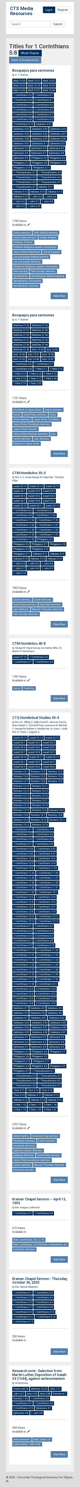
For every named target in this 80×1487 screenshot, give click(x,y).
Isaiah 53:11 (36, 505)
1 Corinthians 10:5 (23, 868)
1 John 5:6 (19, 201)
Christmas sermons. (24, 1141)
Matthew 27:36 (40, 325)
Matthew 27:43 (21, 344)
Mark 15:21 (34, 80)
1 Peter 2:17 (35, 378)
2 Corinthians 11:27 (23, 969)
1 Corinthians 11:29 (47, 529)
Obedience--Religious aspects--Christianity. (35, 266)
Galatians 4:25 (21, 133)
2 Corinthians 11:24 (47, 960)
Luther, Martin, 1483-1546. (27, 1444)
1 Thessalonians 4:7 (24, 187)
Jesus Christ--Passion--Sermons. (30, 434)
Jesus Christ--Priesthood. (26, 252)
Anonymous (21, 1383)
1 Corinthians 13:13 (47, 921)
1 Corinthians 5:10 (44, 1312)
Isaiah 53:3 (49, 491)
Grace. (53, 414)
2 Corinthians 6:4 (22, 109)
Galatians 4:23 (39, 129)
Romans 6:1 (59, 1393)
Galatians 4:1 (20, 1008)
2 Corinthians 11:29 (23, 974)
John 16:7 (18, 1393)
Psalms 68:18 (20, 1389)
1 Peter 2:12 (56, 369)
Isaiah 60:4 (19, 766)
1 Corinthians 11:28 (23, 529)
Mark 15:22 (49, 80)
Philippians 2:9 (57, 162)
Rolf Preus (39, 725)
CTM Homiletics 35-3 (29, 473)
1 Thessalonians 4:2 (49, 172)
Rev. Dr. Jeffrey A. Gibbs (27, 722)
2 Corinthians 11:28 (47, 969)
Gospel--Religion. (48, 237)
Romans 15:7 (38, 815)
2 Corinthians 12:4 (23, 993)
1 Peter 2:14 (35, 373)
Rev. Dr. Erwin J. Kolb (56, 728)
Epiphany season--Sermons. (28, 1150)
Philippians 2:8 (39, 162)
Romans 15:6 (20, 815)
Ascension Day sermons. (45, 1136)
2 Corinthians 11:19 (23, 950)
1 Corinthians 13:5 (46, 902)
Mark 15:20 (19, 80)
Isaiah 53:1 (19, 491)
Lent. (53, 434)
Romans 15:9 (20, 820)
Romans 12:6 (55, 776)
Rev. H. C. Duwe (23, 477)
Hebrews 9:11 (45, 187)
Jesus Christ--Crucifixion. (47, 419)
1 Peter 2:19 (19, 383)
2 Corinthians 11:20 (47, 950)
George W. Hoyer (41, 477)
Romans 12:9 (55, 781)
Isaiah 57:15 (20, 657)
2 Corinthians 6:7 (44, 114)
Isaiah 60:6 (49, 766)
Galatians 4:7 (20, 1018)
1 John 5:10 (34, 206)
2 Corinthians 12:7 (46, 998)
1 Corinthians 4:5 (22, 839)
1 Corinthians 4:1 (22, 829)
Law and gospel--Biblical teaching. (31, 257)
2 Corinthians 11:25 (23, 964)
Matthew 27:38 (40, 330)
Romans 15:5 (56, 810)
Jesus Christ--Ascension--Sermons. (32, 1160)
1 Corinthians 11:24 (23, 520)
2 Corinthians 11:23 (23, 960)
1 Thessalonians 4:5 (24, 182)
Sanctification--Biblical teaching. (48, 276)
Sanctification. (20, 276)
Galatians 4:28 (21, 138)
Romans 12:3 (55, 771)
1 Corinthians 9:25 (46, 849)
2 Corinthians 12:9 (46, 1003)
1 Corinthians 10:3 (23, 863)
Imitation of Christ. (23, 242)
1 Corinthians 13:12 (23, 921)
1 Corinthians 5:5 (22, 1302)
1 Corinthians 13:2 (23, 897)
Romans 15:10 (38, 820)
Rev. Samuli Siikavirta (26, 1287)
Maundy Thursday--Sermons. (47, 609)
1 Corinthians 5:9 (22, 1312)
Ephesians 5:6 (20, 153)
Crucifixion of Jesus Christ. (27, 409)
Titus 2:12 (32, 1090)
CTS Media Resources (21, 11)
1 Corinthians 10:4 (46, 863)
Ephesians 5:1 (39, 143)
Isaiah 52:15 (52, 486)
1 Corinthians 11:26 (23, 525)
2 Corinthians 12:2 (23, 989)
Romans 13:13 (40, 805)
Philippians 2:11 (41, 167)
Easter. (17, 414)
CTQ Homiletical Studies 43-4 (35, 718)
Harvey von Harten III (43, 648)
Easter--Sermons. (43, 599)
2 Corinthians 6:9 (44, 119)
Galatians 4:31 (21, 143)
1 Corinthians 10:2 (46, 858)
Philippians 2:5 (39, 158)
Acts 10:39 (19, 359)
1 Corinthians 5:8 (22, 100)
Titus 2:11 (18, 1090)
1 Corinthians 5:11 (23, 1316)
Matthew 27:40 (40, 335)
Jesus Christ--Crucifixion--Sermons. (31, 424)
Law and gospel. (51, 252)
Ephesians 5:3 (20, 148)
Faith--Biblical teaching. (46, 232)
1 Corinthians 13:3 (46, 897)
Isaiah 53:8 (34, 500)
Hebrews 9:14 (55, 191)
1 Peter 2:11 (41, 369)
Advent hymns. (21, 1136)
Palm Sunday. (20, 271)
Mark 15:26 (19, 90)
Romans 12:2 (38, 771)
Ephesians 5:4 (38, 148)
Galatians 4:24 (58, 129)
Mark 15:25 (49, 85)
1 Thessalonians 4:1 (24, 172)
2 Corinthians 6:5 (44, 109)
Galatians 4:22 (21, 129)
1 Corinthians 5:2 (44, 1292)
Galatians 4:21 (43, 124)
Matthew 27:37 (21, 330)
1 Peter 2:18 (50, 378)
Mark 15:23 (19, 85)
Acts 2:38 (45, 1393)
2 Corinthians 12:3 (46, 989)
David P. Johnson (49, 722)
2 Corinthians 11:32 (47, 979)
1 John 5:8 (47, 201)
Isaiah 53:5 (34, 496)
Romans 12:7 (20, 781)
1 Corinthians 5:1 (22, 1292)
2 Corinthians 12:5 (46, 993)
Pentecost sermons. (24, 1170)
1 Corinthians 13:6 (23, 906)
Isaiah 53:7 (19, 500)
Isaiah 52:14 (36, 486)
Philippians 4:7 (21, 1071)
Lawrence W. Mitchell (56, 725)
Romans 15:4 (39, 810)
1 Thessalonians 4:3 (24, 177)
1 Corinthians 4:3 (22, 834)
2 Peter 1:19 (19, 1109)
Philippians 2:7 (21, 162)
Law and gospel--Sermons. (27, 261)
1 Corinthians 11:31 (47, 534)
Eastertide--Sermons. (24, 1145)
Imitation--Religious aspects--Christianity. (35, 247)
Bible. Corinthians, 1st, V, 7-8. (28, 1239)
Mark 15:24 (34, 85)
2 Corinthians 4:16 (23, 1408)
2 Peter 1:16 (19, 1104)
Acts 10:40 (33, 359)
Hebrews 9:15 (20, 196)
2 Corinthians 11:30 (47, 974)
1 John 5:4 (36, 196)
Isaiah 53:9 (49, 500)
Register (63, 9)
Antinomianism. (21, 1439)
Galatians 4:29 (39, 138)
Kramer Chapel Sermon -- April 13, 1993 (39, 1201)
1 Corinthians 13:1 (47, 892)
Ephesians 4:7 (43, 1408)
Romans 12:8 (38, 781)
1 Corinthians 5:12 (46, 1316)
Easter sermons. (22, 232)
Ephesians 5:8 (56, 153)
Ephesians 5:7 (38, 153)
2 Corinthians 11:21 (23, 955)
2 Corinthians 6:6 (22, 114)
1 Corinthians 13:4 (23, 902)
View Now (59, 295)
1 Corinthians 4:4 (44, 834)
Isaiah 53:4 (19, 496)
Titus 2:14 (18, 1095)
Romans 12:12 (21, 791)
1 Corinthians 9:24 (23, 849)
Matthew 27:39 (21, 335)
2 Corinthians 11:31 (23, 979)
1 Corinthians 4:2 (44, 829)
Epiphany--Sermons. (23, 1155)
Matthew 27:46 (21, 349)
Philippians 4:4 (21, 1066)
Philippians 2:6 (57, 158)
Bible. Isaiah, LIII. (42, 1439)
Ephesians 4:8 (20, 1413)
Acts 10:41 (48, 359)
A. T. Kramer (21, 75)
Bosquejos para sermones (33, 70)
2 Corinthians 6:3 (44, 105)
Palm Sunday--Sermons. (43, 271)
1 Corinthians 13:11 (47, 916)
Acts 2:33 (32, 1393)
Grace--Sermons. (22, 419)
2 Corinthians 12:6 (23, 998)
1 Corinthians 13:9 (46, 911)
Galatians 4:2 (37, 1008)
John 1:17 (55, 1389)
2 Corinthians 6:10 (23, 124)
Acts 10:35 (52, 349)
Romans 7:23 (20, 1398)
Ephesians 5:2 (57, 143)
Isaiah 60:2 (34, 762)
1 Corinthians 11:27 (47, 525)
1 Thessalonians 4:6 (49, 182)
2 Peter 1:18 (50, 1104)
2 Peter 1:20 (35, 1109)
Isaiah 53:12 (52, 505)
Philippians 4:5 (39, 1066)
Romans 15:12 (21, 824)
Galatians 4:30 (58, 138)
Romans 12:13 (40, 791)
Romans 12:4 (20, 776)
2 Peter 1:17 (35, 1104)
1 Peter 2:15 (50, 373)
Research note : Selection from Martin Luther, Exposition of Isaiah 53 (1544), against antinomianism (39, 1375)
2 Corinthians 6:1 (44, 100)
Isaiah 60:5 (34, 766)
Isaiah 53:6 (49, 496)
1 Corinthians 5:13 (23, 1321)
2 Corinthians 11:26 (47, 964)
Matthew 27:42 (40, 340)
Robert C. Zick (26, 725)
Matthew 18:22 (39, 1389)
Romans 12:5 (38, 776)
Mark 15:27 (34, 90)
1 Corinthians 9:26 (23, 853)
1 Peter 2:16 (19, 378)
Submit (58, 24)
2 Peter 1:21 (50, 1109)
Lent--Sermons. (42, 438)
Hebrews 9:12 (20, 191)
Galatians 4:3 (55, 1008)
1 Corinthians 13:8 (23, 911)
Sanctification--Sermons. (26, 285)
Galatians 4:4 (20, 1013)
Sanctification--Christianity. (27, 281)
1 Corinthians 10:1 (23, 858)
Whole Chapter (30, 53)
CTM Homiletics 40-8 (29, 643)
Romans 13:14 (21, 810)
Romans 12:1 (20, 771)
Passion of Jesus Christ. (26, 443)
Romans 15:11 (57, 820)
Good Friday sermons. (25, 237)
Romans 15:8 (55, 815)
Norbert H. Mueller (36, 728)
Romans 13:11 (40, 800)
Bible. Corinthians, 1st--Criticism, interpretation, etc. (40, 1244)
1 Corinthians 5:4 (44, 1297)
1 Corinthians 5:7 (44, 95)
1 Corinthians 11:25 (47, 520)
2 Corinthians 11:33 (23, 984)
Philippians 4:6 (57, 1066)
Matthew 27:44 (40, 344)
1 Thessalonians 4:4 (49, 177)
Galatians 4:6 (55, 1013)
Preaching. (29, 688)
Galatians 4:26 (39, 133)
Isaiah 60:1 (19, 762)
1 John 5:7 (33, 201)
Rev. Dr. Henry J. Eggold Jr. (26, 732)
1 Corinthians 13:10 (23, 916)
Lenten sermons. (22, 438)
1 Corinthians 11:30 (23, 534)
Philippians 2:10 (21, 167)
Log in (49, 9)
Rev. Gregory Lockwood (27, 1207)
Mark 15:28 (49, 90)
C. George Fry (19, 728)
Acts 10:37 (33, 354)
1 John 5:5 (50, 196)
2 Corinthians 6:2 (22, 105)
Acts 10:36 (19, 354)
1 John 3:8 (37, 1413)
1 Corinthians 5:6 (22, 95)
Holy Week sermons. (50, 604)
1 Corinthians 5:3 (22, 1297)
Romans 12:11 (40, 786)
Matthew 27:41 (21, 340)
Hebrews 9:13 (37, 191)
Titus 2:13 (46, 1090)
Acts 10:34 (37, 349)
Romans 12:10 (21, 786)
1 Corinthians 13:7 (46, 906)
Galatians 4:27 (58, 133)
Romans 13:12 (21, 805)
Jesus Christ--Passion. (25, 429)
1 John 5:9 (19, 206)
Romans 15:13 (40, 824)
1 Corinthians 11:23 (45, 515)
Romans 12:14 (21, 795)
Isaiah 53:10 (20, 505)
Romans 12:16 (21, 800)
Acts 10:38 (48, 354)
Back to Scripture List (25, 60)
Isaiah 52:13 (20, 486)
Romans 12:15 (40, 795)
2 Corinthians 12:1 (47, 984)
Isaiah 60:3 (49, 762)
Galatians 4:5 (37, 1013)
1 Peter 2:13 (19, 373)
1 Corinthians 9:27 (46, 853)
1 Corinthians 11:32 (23, 539)
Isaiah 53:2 (34, 491)
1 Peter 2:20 (35, 383)
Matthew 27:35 (21, 325)
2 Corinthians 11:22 (47, 955)
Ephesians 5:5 (56, 148)
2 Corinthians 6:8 (22, 119)
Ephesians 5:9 (20, 158)
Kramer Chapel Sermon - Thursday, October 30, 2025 (40, 1281)
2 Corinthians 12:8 (23, 1003)
